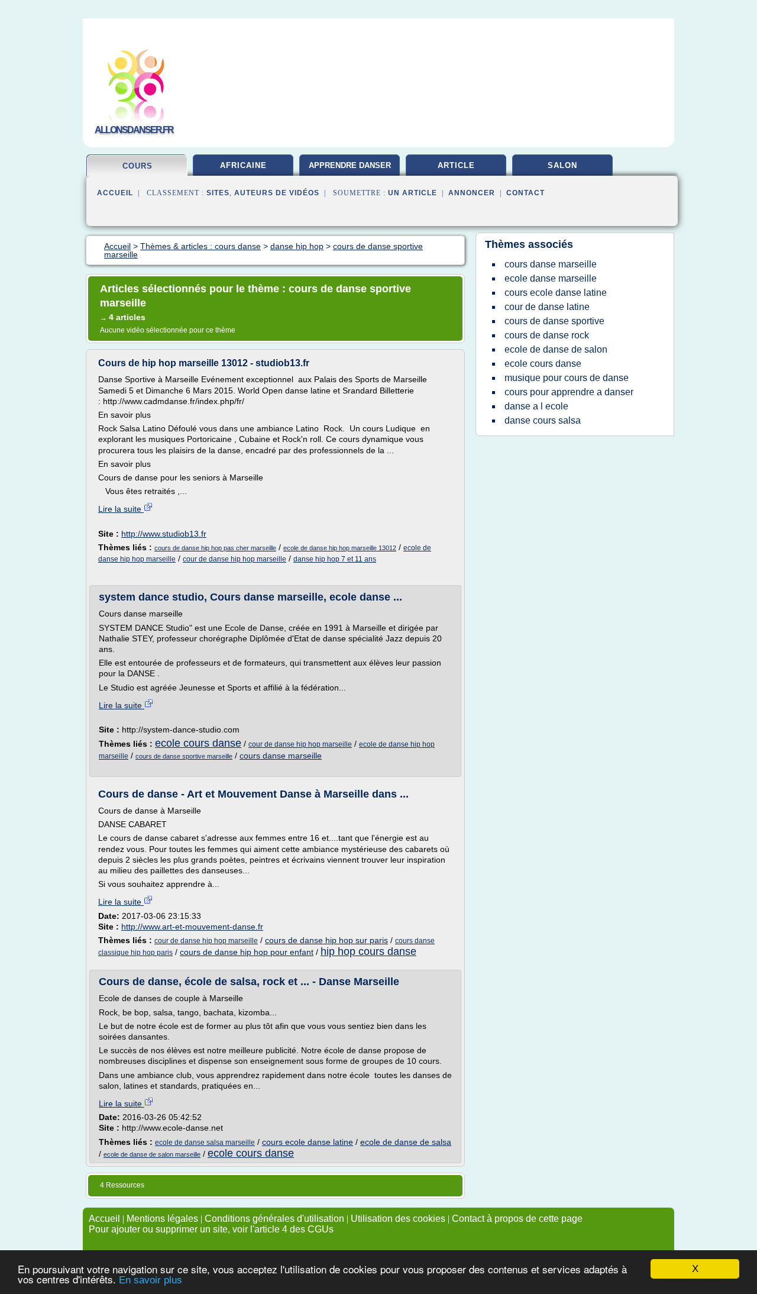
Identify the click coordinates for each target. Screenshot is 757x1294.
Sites (217, 193)
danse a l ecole (536, 406)
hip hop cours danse (368, 951)
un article (412, 193)
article (456, 165)
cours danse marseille (281, 755)
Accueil (115, 193)
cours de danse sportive (554, 321)
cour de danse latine (547, 307)
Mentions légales (162, 1219)
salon (562, 165)
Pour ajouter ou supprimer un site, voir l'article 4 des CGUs (211, 1229)
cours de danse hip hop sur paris (326, 940)
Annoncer (471, 193)
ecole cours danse (198, 743)
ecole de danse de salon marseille (151, 1154)
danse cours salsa (542, 420)
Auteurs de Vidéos (276, 193)
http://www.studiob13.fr (163, 533)
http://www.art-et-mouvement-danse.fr (192, 926)
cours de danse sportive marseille (183, 756)
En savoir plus (150, 1280)
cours (137, 166)
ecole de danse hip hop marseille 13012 (339, 547)
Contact (525, 193)
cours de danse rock (546, 335)
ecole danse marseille (550, 278)
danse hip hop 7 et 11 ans (334, 559)
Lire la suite (121, 509)
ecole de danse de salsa (405, 1142)
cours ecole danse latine (307, 1142)
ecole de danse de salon (555, 349)
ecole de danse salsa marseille (205, 1142)
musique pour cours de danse (566, 378)
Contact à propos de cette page (517, 1219)
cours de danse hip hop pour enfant (246, 952)
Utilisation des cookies (398, 1219)
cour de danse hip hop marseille (234, 559)
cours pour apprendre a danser (568, 392)
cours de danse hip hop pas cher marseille (215, 547)
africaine (243, 165)
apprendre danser (350, 165)
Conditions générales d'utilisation (274, 1219)
